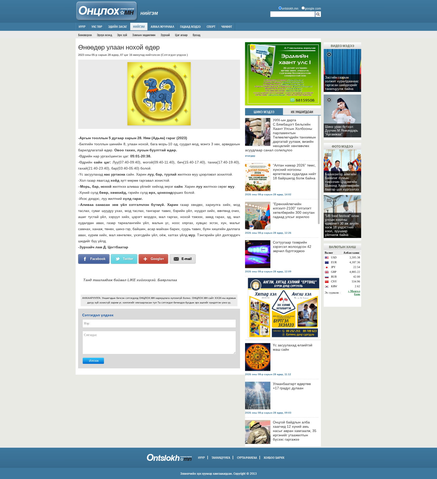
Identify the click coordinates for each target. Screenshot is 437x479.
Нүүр (82, 26)
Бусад (196, 35)
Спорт (211, 26)
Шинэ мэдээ (264, 111)
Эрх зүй (122, 35)
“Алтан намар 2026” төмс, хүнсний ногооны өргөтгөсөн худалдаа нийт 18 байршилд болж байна (294, 171)
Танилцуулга (221, 457)
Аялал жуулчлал (162, 26)
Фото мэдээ (342, 146)
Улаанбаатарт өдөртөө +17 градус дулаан (292, 386)
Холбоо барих (274, 457)
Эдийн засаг (117, 26)
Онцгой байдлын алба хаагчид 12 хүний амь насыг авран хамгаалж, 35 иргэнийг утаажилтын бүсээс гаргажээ (294, 430)
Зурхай (165, 35)
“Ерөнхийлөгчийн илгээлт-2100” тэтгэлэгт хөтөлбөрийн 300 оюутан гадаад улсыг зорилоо (294, 210)
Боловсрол (85, 35)
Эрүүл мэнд (104, 35)
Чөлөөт (226, 26)
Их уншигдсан (302, 111)
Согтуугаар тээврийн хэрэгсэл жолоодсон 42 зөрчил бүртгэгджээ (292, 246)
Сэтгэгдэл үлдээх (174, 54)
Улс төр (97, 26)
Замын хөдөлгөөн (144, 35)
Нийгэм (139, 26)
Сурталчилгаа (247, 457)
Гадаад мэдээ (190, 26)
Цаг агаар (181, 35)
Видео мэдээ (342, 46)
